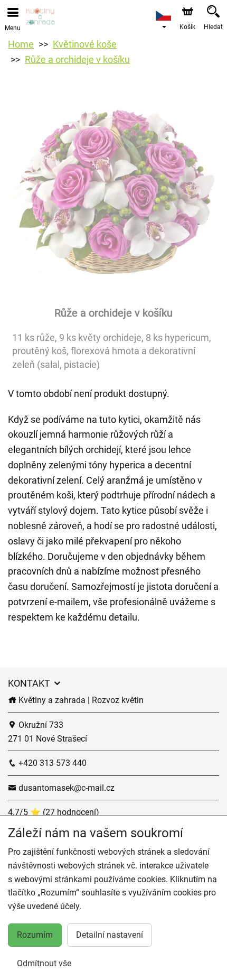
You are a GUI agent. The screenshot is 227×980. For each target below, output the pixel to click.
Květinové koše (85, 44)
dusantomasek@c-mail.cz (65, 788)
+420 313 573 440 (51, 763)
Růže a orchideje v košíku (77, 59)
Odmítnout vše (44, 963)
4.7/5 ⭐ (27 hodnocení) (53, 812)
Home (21, 44)
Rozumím (35, 935)
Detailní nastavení (109, 935)
